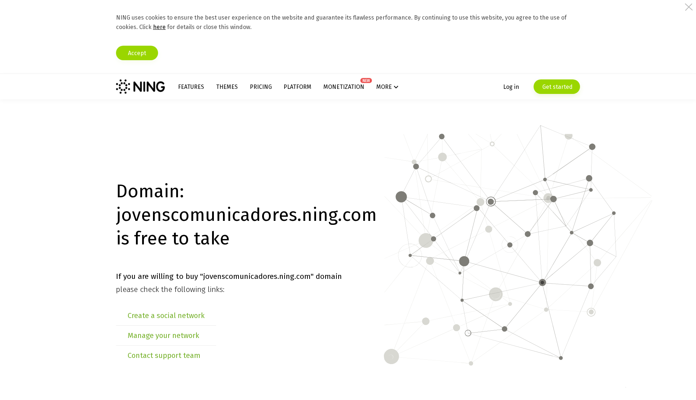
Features (191, 86)
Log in (511, 86)
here (159, 27)
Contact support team (164, 355)
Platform (297, 86)
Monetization (343, 86)
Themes (227, 86)
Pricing (261, 86)
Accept (137, 53)
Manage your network (163, 335)
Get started (557, 86)
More (384, 86)
